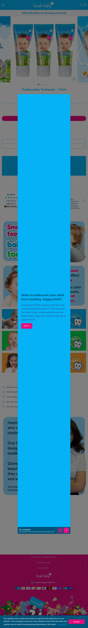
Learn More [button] (62, 624)
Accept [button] (77, 622)
